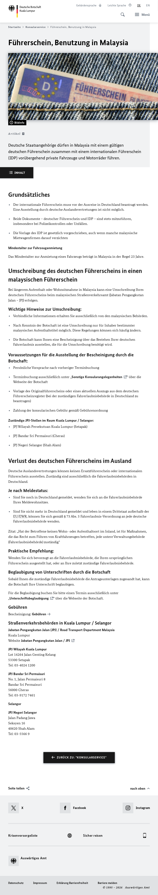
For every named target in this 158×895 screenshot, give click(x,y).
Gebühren (39, 614)
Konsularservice (35, 27)
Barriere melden (107, 883)
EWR (23, 516)
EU (15, 516)
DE (139, 5)
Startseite (14, 27)
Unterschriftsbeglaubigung (29, 598)
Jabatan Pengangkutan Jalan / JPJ (45, 640)
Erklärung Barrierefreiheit (72, 883)
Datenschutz (15, 883)
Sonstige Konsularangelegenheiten (97, 377)
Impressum (40, 883)
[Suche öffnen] (121, 12)
